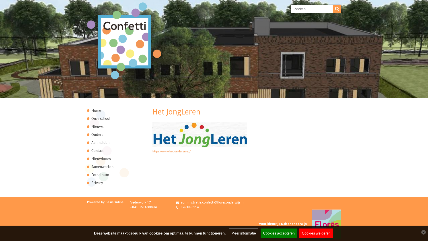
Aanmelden (100, 143)
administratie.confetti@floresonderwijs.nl (212, 202)
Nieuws (97, 127)
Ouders (97, 135)
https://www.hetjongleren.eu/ (171, 151)
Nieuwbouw (101, 159)
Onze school (100, 118)
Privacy (97, 183)
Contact (97, 151)
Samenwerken (102, 167)
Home (96, 110)
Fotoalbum (100, 175)
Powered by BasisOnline (105, 202)
